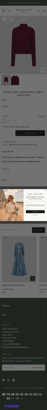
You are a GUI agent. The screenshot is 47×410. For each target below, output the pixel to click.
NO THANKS (35, 214)
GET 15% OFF (35, 211)
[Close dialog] (46, 190)
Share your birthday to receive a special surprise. (35, 205)
